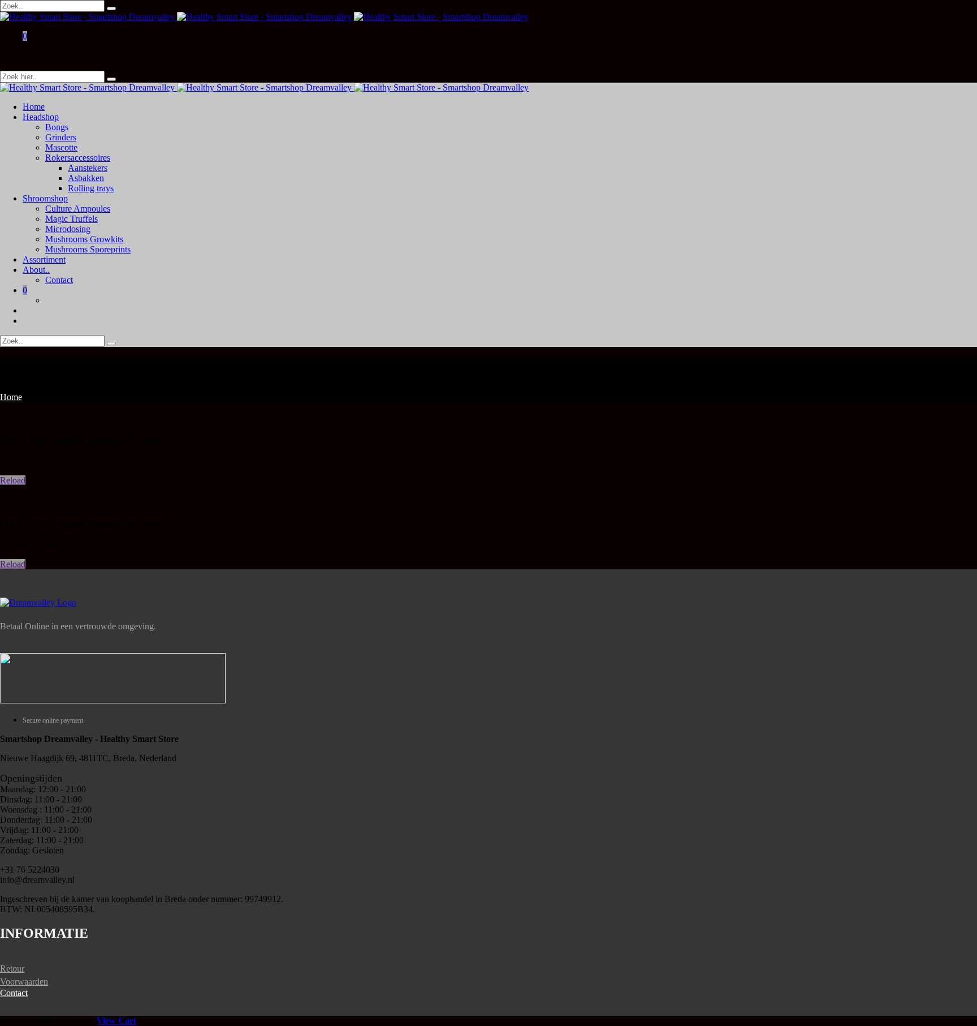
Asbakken (86, 178)
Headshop (41, 117)
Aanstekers (87, 168)
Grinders (60, 137)
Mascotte (61, 147)
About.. (36, 269)
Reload (12, 480)
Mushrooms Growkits (84, 239)
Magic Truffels (71, 219)
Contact (59, 280)
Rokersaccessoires (77, 157)
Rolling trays (91, 188)
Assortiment (44, 259)
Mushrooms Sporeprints (88, 249)
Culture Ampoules (77, 208)
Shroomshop (45, 198)
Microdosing (67, 229)
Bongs (56, 127)
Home (34, 106)
